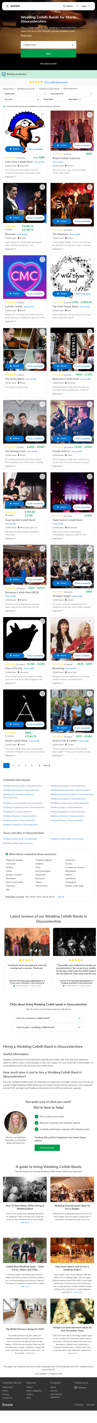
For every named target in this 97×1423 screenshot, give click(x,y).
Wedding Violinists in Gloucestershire (67, 816)
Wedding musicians (26, 88)
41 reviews (68, 516)
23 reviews (68, 736)
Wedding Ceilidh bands (49, 88)
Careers (53, 1390)
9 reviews (67, 154)
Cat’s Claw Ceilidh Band (31, 981)
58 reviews (68, 592)
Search (69, 6)
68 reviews (9, 515)
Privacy (6, 1394)
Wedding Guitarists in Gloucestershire (20, 824)
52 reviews (20, 664)
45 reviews (20, 588)
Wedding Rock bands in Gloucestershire (21, 790)
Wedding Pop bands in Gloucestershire (67, 785)
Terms (5, 1390)
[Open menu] (7, 6)
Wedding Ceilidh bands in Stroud (18, 843)
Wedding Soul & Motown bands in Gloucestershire (18, 796)
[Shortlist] (77, 6)
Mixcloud (91, 1404)
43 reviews (68, 664)
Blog (29, 1397)
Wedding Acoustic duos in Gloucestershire (69, 803)
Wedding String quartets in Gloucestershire (22, 785)
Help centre (8, 1387)
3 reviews (67, 302)
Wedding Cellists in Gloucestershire (19, 820)
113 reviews (68, 447)
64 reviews (9, 736)
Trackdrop (78, 1404)
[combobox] (25, 94)
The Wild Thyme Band (80, 981)
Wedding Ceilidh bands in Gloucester (67, 838)
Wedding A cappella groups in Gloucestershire (24, 807)
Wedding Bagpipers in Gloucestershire (67, 811)
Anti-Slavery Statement (56, 1396)
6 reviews (9, 229)
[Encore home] (15, 6)
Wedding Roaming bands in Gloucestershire (70, 790)
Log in (84, 6)
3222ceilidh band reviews (56, 82)
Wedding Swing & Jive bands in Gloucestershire (71, 794)
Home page (8, 88)
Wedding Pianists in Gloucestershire (66, 820)
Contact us (7, 1397)
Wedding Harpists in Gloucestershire (19, 816)
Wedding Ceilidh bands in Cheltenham (20, 838)
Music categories (34, 1390)
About (53, 1387)
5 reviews (20, 302)
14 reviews (68, 230)
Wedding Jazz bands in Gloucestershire (68, 798)
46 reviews (20, 158)
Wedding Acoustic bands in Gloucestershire (22, 803)
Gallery (30, 1394)
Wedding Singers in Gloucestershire (66, 807)
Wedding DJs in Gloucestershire (17, 811)
